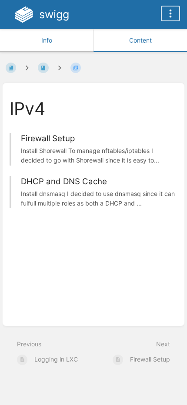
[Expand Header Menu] (170, 13)
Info (46, 40)
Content (140, 40)
